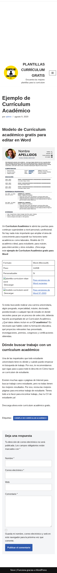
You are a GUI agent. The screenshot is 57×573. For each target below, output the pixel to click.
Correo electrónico (14, 470)
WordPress (41, 570)
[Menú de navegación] (52, 72)
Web (7, 482)
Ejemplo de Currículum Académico (31, 418)
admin (9, 117)
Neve (12, 570)
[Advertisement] (28, 29)
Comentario (11, 494)
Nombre (9, 458)
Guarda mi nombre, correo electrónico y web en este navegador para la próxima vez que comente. (28, 537)
